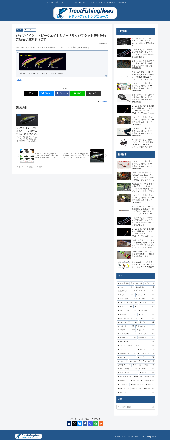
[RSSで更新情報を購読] (101, 423)
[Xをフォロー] (74, 423)
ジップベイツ (31, 30)
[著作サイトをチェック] (69, 423)
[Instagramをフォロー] (90, 423)
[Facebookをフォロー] (85, 423)
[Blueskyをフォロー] (79, 423)
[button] (93, 93)
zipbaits (19, 80)
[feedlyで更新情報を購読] (95, 423)
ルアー (20, 30)
